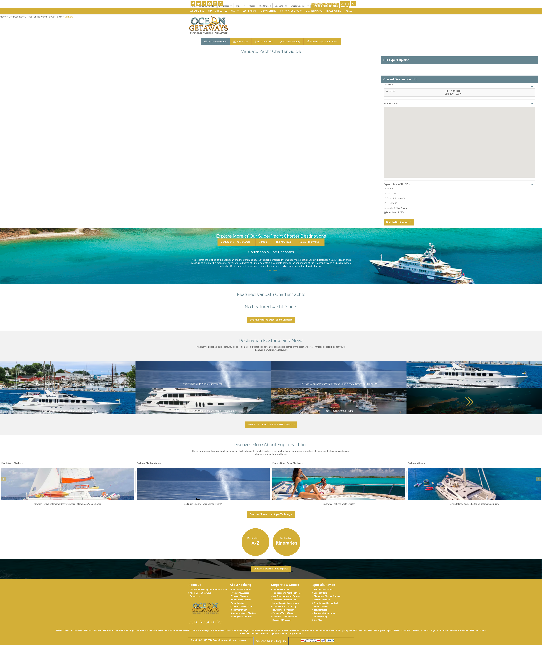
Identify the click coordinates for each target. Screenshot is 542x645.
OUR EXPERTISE (197, 11)
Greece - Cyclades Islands (302, 630)
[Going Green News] (338, 466)
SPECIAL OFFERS (268, 11)
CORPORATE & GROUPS (291, 11)
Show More (271, 270)
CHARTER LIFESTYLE (217, 11)
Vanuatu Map (391, 103)
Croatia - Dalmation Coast (174, 630)
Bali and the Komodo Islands (107, 630)
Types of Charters (239, 596)
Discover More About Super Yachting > (271, 514)
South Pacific (391, 203)
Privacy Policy (320, 616)
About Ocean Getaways (200, 593)
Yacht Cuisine (237, 603)
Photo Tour (242, 41)
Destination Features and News (271, 340)
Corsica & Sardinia (152, 630)
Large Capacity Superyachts (285, 603)
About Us (194, 585)
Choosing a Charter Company (327, 596)
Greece (285, 630)
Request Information (323, 589)
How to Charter (321, 606)
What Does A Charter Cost (326, 603)
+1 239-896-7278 (285, 4)
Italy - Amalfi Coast (353, 630)
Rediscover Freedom (241, 589)
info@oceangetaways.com (311, 4)
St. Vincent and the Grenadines (454, 630)
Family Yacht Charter (241, 600)
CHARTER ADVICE (314, 11)
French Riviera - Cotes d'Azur (224, 630)
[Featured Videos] (203, 466)
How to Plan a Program (283, 610)
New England (379, 630)
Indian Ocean (391, 193)
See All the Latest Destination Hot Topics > (271, 424)
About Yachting (240, 585)
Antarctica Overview (73, 630)
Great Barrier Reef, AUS (269, 630)
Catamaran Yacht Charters (243, 613)
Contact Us (332, 4)
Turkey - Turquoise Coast (272, 633)
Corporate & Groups (285, 585)
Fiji (189, 630)
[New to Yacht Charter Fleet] (474, 466)
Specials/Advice (323, 585)
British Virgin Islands (132, 630)
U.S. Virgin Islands (294, 633)
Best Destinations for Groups (286, 596)
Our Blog (345, 4)
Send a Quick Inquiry (271, 641)
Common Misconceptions (284, 616)
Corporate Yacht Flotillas (284, 600)
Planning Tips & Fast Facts (324, 41)
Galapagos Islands (248, 630)
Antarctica (390, 188)
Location (389, 84)
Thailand (254, 633)
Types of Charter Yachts (242, 606)
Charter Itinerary (291, 41)
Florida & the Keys (201, 630)
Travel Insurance (322, 610)
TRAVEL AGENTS (333, 11)
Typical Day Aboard (240, 593)
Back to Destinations (398, 222)
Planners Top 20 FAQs (282, 613)
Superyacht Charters (241, 610)
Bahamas (88, 630)
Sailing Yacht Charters (241, 616)
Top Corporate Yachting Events (286, 593)
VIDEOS (349, 11)
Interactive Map (265, 41)
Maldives (367, 630)
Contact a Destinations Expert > (271, 568)
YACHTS (235, 11)
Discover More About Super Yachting (271, 444)
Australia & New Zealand (397, 208)
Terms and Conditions (324, 613)
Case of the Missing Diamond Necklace (208, 589)
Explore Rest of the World (398, 184)
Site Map (318, 620)
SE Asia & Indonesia (395, 198)
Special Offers (320, 593)
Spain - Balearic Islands (398, 630)
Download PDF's (395, 212)
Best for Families (322, 600)
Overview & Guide (217, 41)
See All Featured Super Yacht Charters (271, 319)
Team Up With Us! (280, 589)
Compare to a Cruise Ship (284, 606)
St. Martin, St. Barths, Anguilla (424, 630)
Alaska (59, 630)
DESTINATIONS (249, 11)
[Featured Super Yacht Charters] (67, 466)
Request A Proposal (281, 620)
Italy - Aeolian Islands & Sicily (329, 630)
